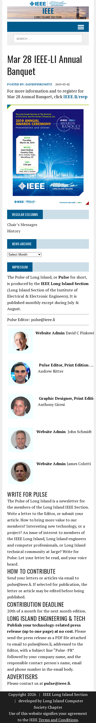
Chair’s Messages (22, 224)
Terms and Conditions (58, 720)
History (13, 231)
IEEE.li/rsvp (75, 96)
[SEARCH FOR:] (48, 38)
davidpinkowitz (39, 84)
